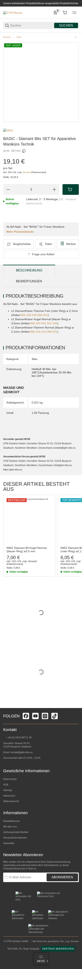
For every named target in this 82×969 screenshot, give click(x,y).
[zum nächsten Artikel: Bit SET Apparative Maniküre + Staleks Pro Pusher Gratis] (75, 37)
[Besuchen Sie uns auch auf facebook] (26, 716)
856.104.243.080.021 (34, 315)
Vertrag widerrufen (58, 948)
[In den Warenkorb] (70, 189)
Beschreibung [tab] (29, 270)
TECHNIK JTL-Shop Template (23, 948)
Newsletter (9, 843)
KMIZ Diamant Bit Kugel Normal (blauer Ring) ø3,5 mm (27, 549)
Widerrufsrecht (11, 801)
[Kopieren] (23, 151)
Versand (26, 172)
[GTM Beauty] (12, 12)
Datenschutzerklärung (58, 861)
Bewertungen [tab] (29, 281)
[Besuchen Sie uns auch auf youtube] (35, 716)
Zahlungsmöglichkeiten (15, 832)
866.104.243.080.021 (43, 331)
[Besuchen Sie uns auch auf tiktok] (54, 716)
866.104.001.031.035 (43, 323)
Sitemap (7, 790)
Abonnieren (62, 877)
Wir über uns (10, 826)
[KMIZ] (8, 130)
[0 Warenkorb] (65, 12)
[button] (29, 520)
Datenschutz (10, 779)
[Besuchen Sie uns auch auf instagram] (45, 716)
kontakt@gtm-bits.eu (22, 752)
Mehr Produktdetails (20, 231)
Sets (19, 37)
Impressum (9, 795)
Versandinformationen (15, 837)
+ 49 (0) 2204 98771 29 (19, 737)
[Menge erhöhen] (54, 189)
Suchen (66, 25)
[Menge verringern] (8, 189)
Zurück (7, 37)
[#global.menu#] (74, 12)
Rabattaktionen (11, 821)
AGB (5, 784)
